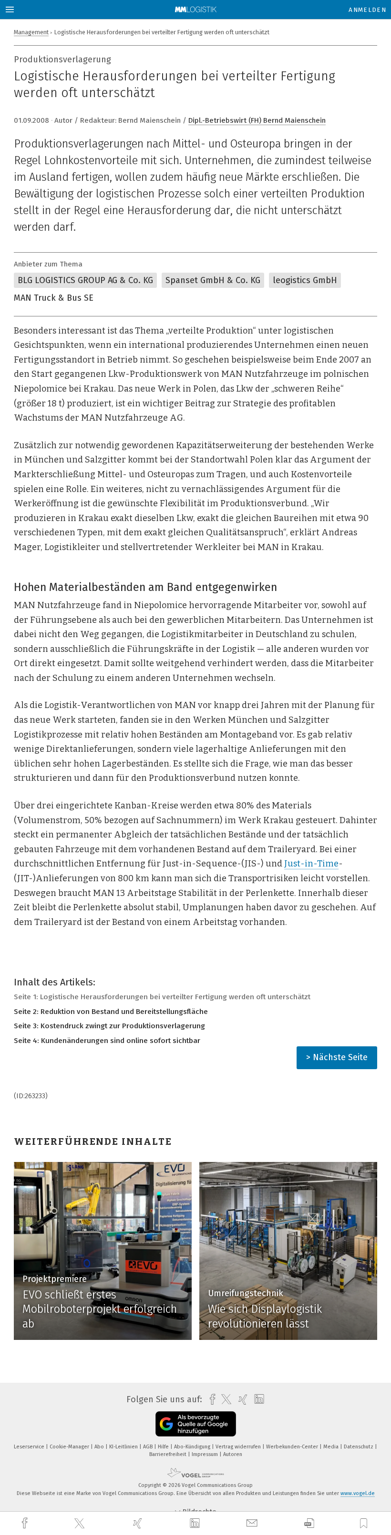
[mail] (253, 1523)
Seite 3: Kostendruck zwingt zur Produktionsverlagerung (109, 1026)
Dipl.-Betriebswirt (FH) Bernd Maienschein (257, 120)
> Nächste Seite (337, 1057)
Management (31, 32)
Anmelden (367, 10)
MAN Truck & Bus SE (53, 298)
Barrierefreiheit (168, 1454)
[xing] (138, 1523)
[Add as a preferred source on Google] (195, 1424)
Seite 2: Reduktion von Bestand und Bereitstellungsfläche (111, 1011)
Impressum (205, 1454)
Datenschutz (359, 1447)
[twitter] (80, 1523)
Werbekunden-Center (292, 1447)
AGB (148, 1447)
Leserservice (30, 1447)
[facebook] (26, 1523)
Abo (99, 1447)
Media (331, 1447)
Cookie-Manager (70, 1447)
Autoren (232, 1454)
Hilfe (164, 1447)
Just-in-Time (311, 863)
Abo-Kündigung (193, 1447)
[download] (309, 1523)
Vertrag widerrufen (239, 1447)
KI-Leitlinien (124, 1447)
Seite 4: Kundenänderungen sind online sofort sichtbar (107, 1040)
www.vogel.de (357, 1493)
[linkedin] (196, 1523)
